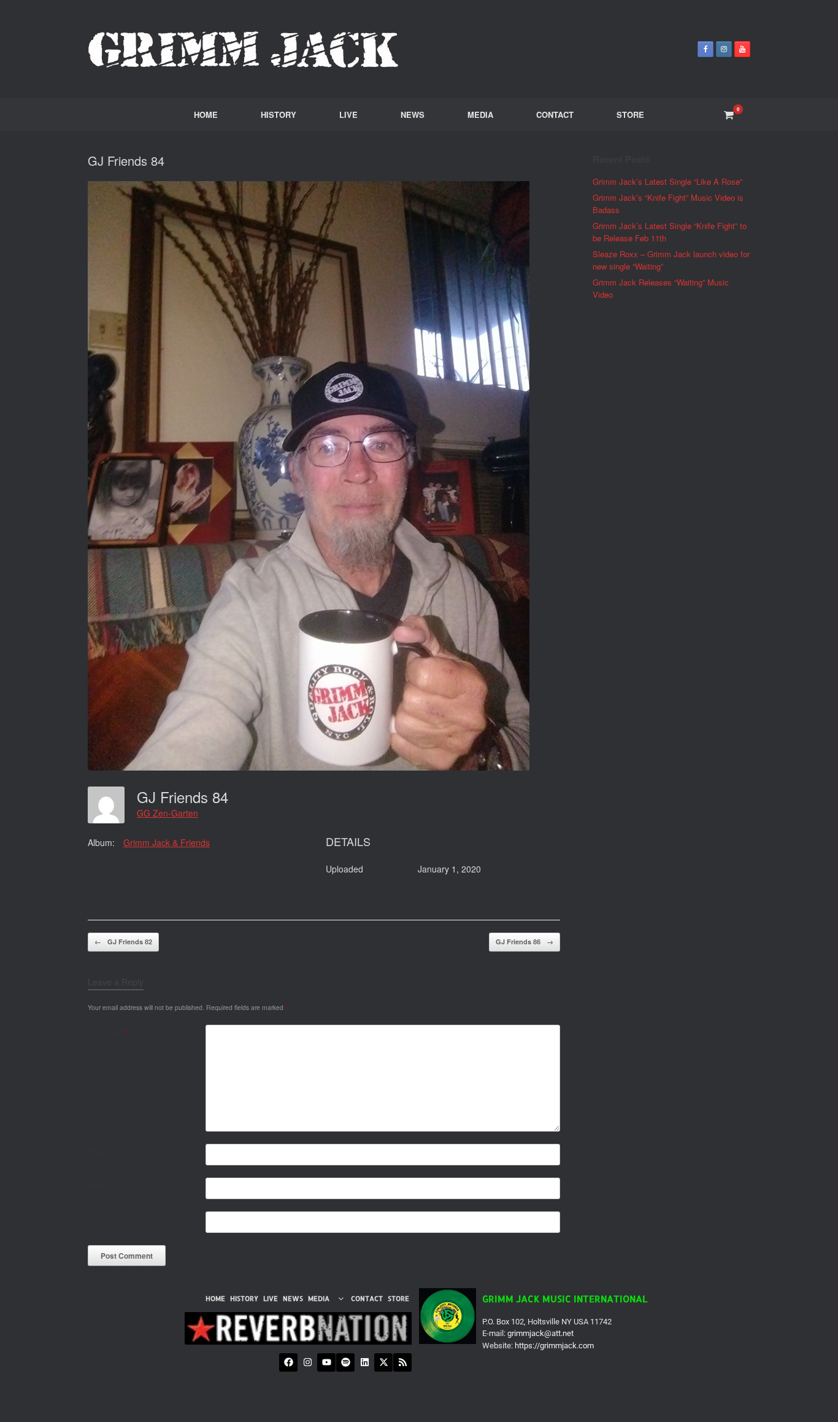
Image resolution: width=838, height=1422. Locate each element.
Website (102, 1218)
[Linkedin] (364, 1362)
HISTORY (278, 114)
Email (98, 1185)
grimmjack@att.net (540, 1333)
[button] (327, 1298)
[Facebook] (288, 1362)
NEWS (413, 114)
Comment (108, 1032)
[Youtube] (326, 1362)
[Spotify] (345, 1362)
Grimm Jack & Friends (166, 842)
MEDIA (480, 114)
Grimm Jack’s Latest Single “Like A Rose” (667, 181)
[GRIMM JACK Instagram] (724, 49)
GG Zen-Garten (167, 813)
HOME (206, 114)
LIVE (348, 114)
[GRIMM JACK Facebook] (705, 49)
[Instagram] (307, 1362)
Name (98, 1151)
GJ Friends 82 (123, 941)
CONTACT (555, 114)
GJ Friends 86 (524, 941)
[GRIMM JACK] (244, 49)
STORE (630, 114)
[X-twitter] (383, 1362)
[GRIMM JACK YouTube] (742, 49)
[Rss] (402, 1362)
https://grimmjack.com (554, 1345)
